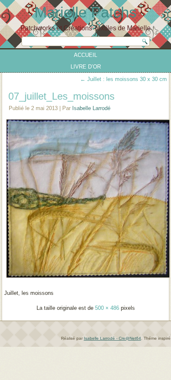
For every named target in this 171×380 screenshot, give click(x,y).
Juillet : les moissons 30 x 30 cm (123, 79)
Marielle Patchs (85, 12)
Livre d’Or (86, 67)
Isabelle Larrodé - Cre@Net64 (112, 338)
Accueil (85, 55)
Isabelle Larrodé (91, 108)
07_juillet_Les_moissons (61, 96)
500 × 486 (107, 308)
